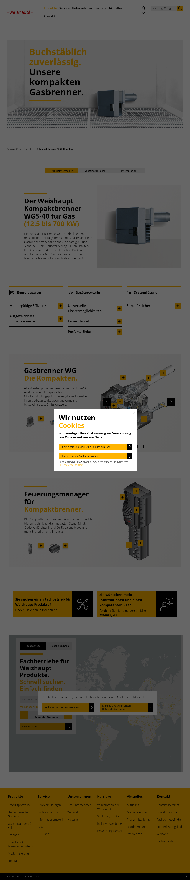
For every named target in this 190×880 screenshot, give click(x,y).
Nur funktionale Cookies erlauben (79, 456)
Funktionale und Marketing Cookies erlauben (86, 446)
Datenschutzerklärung (71, 464)
